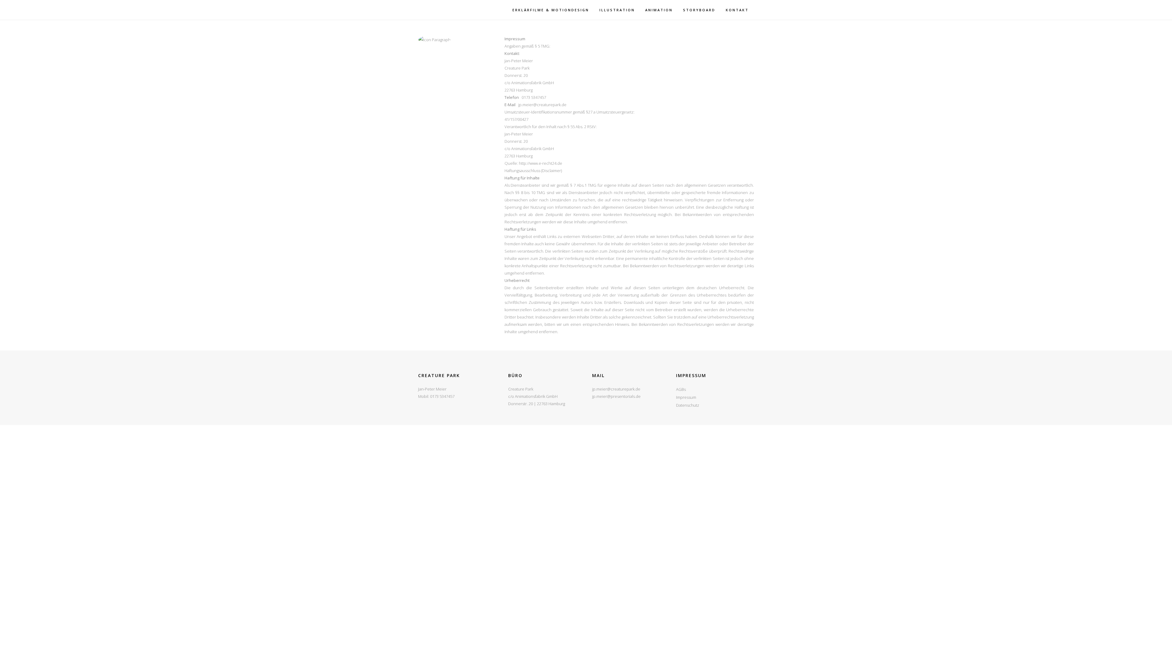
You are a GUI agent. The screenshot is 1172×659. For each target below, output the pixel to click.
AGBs (681, 389)
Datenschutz (687, 405)
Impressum (686, 397)
